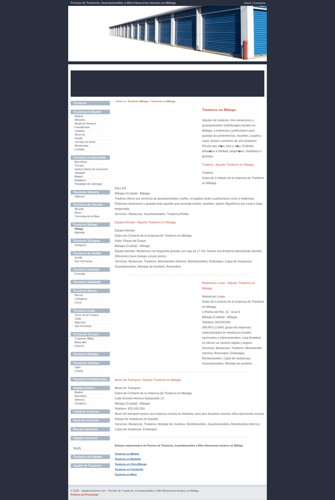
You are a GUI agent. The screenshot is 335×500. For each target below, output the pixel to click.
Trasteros (80, 103)
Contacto (260, 2)
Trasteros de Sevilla (87, 253)
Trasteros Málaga (138, 101)
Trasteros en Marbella (128, 459)
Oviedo (79, 370)
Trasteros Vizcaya (85, 334)
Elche (78, 212)
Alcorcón (80, 134)
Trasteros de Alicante (88, 204)
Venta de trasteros (86, 420)
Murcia (79, 295)
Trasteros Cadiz (84, 310)
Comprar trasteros (86, 411)
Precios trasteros (85, 429)
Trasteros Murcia (85, 291)
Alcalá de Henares (85, 123)
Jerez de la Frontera (87, 314)
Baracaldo (81, 342)
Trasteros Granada (86, 269)
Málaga (79, 228)
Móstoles (80, 119)
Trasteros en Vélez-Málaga (130, 464)
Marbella (80, 232)
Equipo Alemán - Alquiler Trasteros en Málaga (145, 222)
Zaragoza (80, 244)
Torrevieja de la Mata (87, 216)
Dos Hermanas (84, 261)
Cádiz (78, 318)
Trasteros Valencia (86, 192)
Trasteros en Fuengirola (129, 469)
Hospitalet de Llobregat (88, 183)
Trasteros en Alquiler (87, 457)
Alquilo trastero (84, 388)
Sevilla (78, 257)
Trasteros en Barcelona (89, 157)
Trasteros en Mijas (126, 474)
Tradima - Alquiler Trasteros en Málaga (228, 164)
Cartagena (81, 298)
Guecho (79, 345)
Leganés (80, 130)
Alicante (79, 208)
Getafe (79, 138)
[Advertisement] (167, 83)
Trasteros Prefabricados (90, 379)
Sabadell (80, 172)
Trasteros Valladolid (87, 282)
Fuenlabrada (82, 127)
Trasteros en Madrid (87, 112)
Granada (80, 273)
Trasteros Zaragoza (86, 241)
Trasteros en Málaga (163, 101)
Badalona (80, 180)
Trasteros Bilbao (84, 338)
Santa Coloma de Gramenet (91, 169)
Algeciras (80, 322)
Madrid (79, 116)
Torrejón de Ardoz (85, 141)
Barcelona (81, 161)
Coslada (79, 149)
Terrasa (79, 165)
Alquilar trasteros (85, 438)
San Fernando (83, 325)
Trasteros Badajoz (86, 354)
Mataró (79, 176)
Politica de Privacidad (84, 494)
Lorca (78, 302)
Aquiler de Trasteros (87, 465)
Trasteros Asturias (86, 363)
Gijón (78, 367)
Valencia (79, 196)
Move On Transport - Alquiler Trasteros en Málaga (148, 380)
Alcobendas (82, 145)
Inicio (247, 2)
